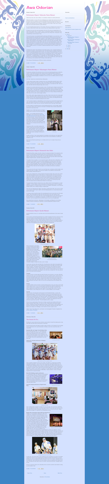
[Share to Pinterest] (43, 63)
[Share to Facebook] (42, 63)
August (69, 35)
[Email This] (38, 63)
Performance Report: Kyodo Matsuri (37, 211)
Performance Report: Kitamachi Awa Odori (39, 150)
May (68, 46)
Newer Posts (29, 473)
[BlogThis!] (39, 63)
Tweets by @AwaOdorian (69, 17)
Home (45, 473)
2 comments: (33, 204)
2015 (68, 48)
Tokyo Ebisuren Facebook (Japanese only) (73, 29)
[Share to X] (40, 63)
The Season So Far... (32, 319)
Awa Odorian (39, 7)
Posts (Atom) (47, 476)
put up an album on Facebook (31, 310)
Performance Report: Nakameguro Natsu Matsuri (41, 69)
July (68, 45)
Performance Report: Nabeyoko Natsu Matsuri (40, 15)
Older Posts (60, 473)
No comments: (33, 62)
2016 (68, 34)
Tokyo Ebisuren (68, 27)
